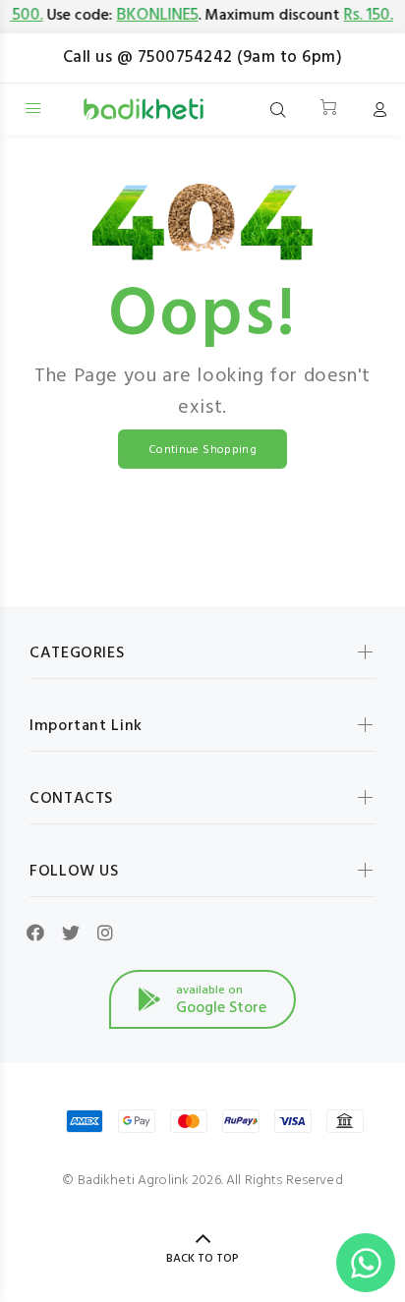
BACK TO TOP (202, 1259)
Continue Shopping (202, 450)
